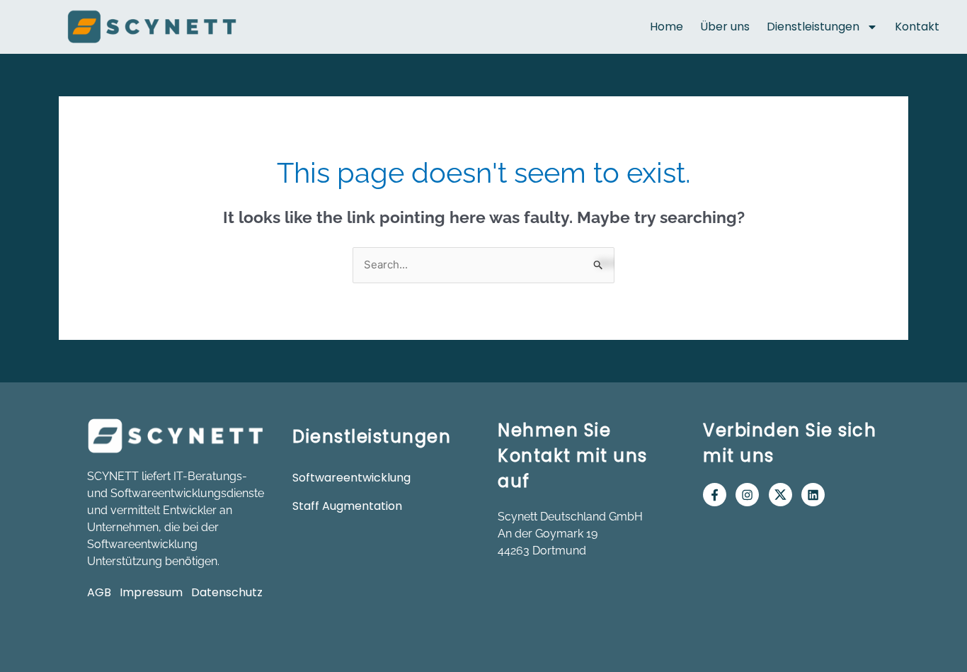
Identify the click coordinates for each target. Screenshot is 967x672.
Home (666, 26)
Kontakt (917, 26)
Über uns (725, 26)
